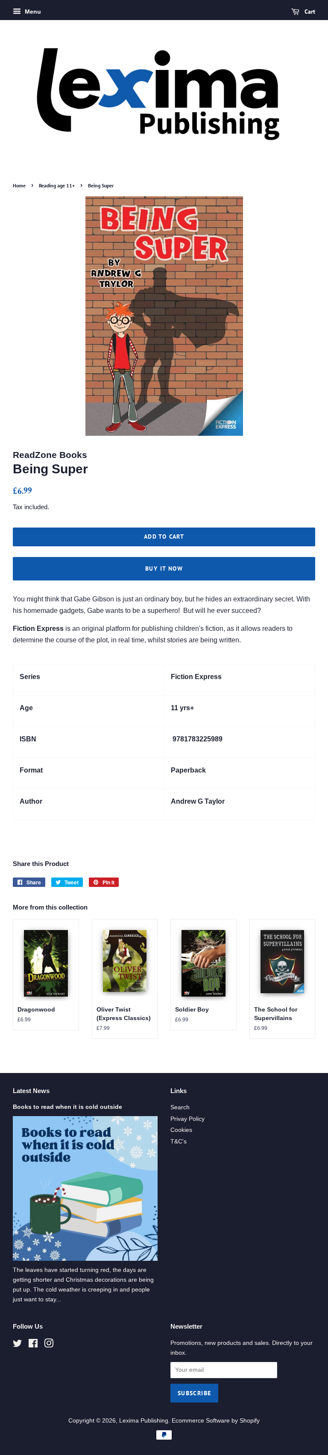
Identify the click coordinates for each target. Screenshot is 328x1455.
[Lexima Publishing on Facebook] (33, 1345)
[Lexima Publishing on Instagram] (48, 1345)
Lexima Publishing (143, 1420)
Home (19, 185)
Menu (32, 11)
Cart (309, 11)
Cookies (181, 1130)
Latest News (31, 1090)
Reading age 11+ (57, 185)
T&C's (178, 1141)
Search (180, 1107)
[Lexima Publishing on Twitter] (17, 1345)
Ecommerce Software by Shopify (216, 1420)
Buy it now (164, 568)
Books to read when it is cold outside (67, 1107)
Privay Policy (187, 1119)
